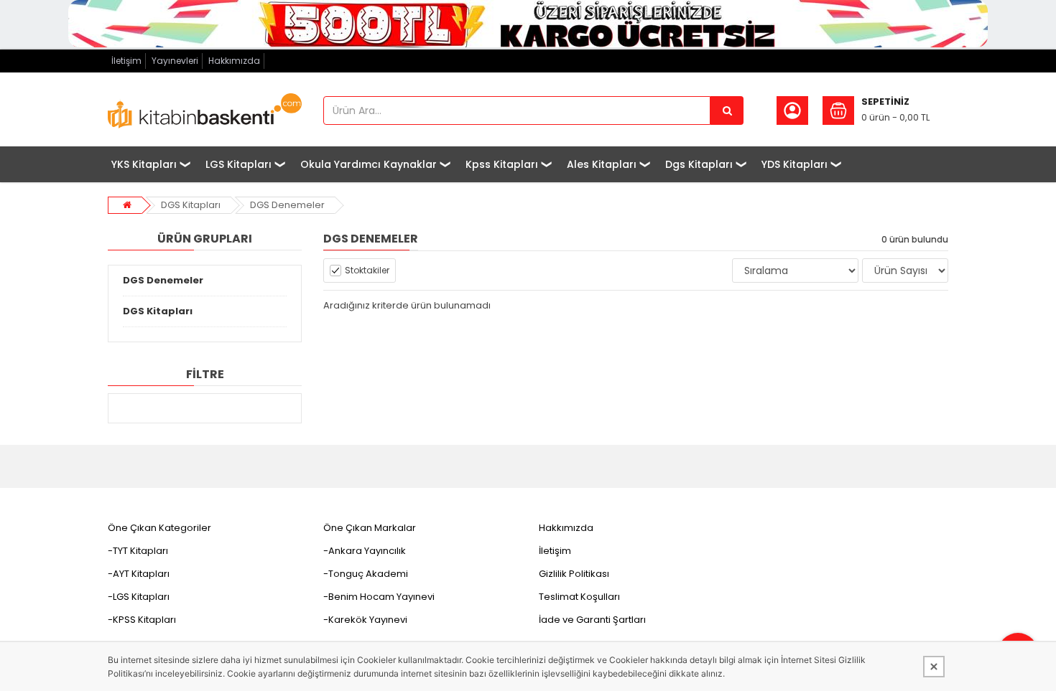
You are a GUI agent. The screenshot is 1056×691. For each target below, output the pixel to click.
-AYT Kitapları (139, 573)
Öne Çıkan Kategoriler (159, 528)
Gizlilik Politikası (574, 573)
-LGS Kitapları (139, 596)
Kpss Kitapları (502, 164)
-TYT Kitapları (138, 551)
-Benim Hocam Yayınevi (379, 596)
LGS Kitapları (238, 164)
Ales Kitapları (601, 164)
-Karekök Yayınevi (365, 619)
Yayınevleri (175, 61)
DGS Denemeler (287, 205)
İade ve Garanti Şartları (592, 619)
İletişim (126, 61)
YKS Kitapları (144, 164)
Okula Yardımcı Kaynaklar (368, 164)
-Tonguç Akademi (365, 573)
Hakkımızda (234, 61)
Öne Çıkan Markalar (369, 528)
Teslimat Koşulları (579, 596)
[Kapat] (934, 666)
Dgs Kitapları (699, 164)
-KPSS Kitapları (142, 619)
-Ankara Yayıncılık (364, 551)
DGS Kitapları (191, 205)
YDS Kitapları (794, 164)
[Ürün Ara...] (727, 110)
